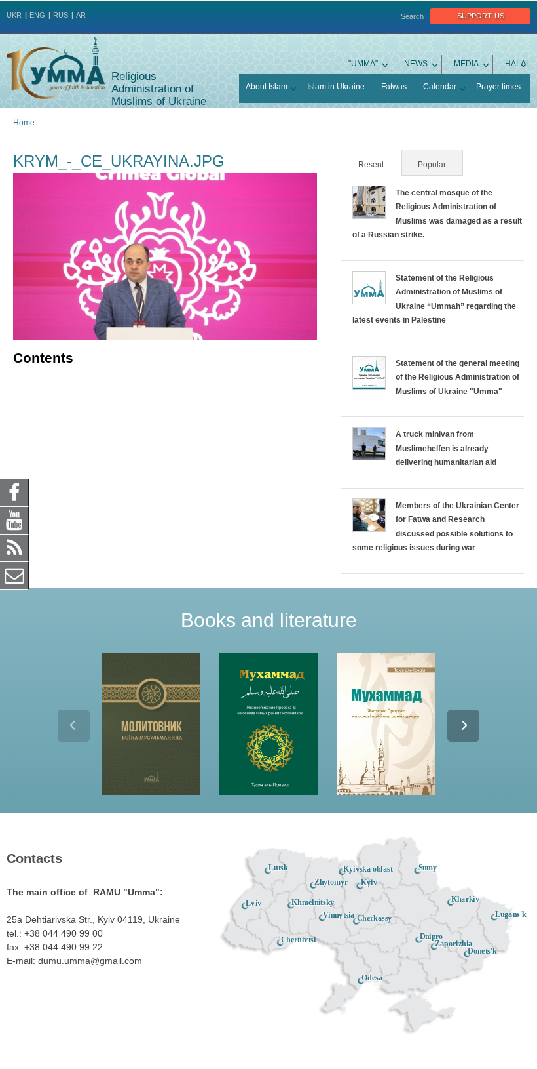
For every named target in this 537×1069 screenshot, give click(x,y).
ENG (37, 15)
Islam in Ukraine (336, 86)
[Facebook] (14, 492)
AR (81, 15)
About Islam (266, 86)
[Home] (56, 68)
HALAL (517, 63)
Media (466, 63)
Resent (378, 164)
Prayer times (498, 86)
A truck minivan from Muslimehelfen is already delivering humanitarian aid (446, 448)
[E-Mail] (14, 575)
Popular (432, 164)
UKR (14, 15)
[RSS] (14, 547)
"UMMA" (363, 63)
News (416, 63)
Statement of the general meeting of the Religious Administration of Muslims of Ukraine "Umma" (457, 377)
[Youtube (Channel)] (14, 520)
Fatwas (394, 86)
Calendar (439, 86)
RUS (60, 15)
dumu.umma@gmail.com (90, 961)
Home (24, 122)
